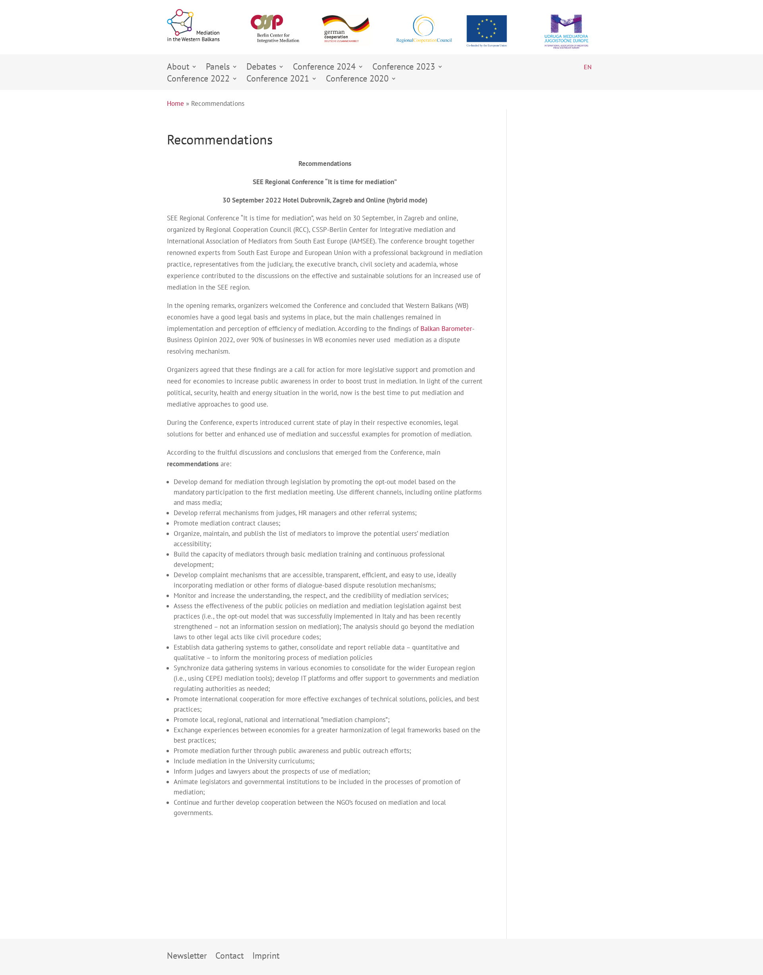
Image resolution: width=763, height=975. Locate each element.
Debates (261, 68)
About (178, 68)
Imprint (265, 957)
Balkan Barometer (446, 328)
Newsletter (187, 957)
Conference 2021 (277, 80)
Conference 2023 (403, 68)
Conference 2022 (198, 80)
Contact (229, 957)
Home (175, 103)
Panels (218, 68)
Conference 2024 (324, 68)
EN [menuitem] (588, 67)
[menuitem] (588, 66)
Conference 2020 (357, 80)
